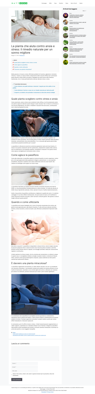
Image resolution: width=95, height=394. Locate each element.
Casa (55, 3)
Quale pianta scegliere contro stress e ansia (25, 62)
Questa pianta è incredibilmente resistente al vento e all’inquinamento (76, 29)
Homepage (44, 3)
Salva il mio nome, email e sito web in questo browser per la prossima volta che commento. (33, 374)
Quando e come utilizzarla (21, 67)
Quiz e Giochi (74, 3)
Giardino (61, 3)
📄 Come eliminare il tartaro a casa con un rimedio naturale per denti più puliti (33, 90)
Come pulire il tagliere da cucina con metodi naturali (24, 333)
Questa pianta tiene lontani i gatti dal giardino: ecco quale (77, 23)
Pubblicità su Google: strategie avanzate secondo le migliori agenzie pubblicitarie (76, 16)
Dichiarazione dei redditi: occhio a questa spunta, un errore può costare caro (29, 335)
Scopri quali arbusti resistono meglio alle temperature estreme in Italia (77, 63)
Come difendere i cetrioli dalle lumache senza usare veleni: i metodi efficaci (76, 43)
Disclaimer (43, 392)
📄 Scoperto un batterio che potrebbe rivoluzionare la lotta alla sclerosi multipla (34, 92)
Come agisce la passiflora (20, 64)
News (67, 3)
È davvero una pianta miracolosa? (23, 69)
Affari (50, 3)
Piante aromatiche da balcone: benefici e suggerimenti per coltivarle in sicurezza (76, 50)
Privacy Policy (50, 392)
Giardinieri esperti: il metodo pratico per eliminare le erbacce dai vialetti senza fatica (77, 36)
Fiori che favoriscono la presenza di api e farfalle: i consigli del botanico (77, 56)
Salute (80, 3)
